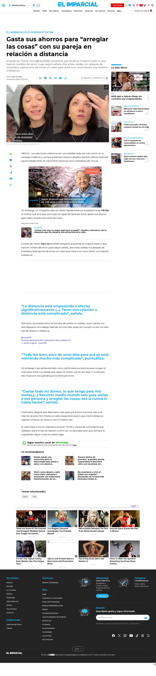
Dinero (9, 594)
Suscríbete (117, 5)
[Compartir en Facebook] (45, 78)
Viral (34, 497)
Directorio (46, 621)
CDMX (44, 11)
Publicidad (47, 632)
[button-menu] (3, 5)
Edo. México (54, 11)
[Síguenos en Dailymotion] (152, 4)
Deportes (10, 597)
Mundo (9, 586)
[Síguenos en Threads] (149, 4)
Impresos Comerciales (52, 598)
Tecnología (11, 609)
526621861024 (103, 581)
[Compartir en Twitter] (50, 78)
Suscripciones (48, 628)
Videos (9, 628)
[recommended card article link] (26, 232)
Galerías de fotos (13, 624)
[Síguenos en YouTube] (141, 4)
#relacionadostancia (30, 340)
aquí (75, 445)
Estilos (9, 605)
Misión (45, 609)
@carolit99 (26, 338)
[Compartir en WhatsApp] (40, 78)
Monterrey (78, 11)
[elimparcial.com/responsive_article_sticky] (154, 664)
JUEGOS (36, 11)
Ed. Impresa (100, 11)
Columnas (89, 11)
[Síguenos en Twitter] (133, 4)
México (9, 582)
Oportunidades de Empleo (54, 617)
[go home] (14, 652)
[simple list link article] (130, 82)
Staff (44, 594)
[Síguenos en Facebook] (130, 4)
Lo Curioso (11, 590)
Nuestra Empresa (50, 613)
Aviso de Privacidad (50, 602)
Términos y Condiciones (130, 624)
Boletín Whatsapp (50, 582)
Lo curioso (34, 32)
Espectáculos (12, 601)
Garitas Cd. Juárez (141, 11)
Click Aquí (102, 596)
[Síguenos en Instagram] (137, 4)
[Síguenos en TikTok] (145, 4)
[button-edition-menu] (132, 11)
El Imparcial (15, 32)
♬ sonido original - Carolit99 (33, 343)
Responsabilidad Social (52, 605)
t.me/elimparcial (141, 581)
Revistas (111, 11)
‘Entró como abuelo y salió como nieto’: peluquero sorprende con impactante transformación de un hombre (47, 476)
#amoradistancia (63, 340)
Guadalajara (66, 11)
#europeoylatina (47, 340)
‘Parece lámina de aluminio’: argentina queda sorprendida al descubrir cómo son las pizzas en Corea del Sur (91, 461)
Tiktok (48, 32)
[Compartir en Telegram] (55, 78)
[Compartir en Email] (60, 78)
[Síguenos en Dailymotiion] (148, 635)
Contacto (46, 624)
